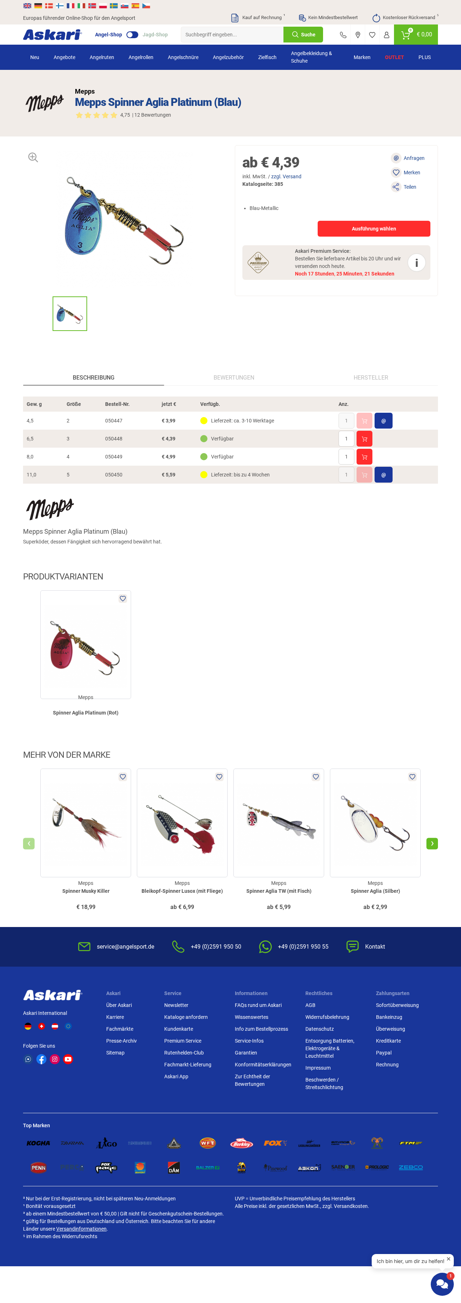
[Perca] (72, 1168)
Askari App (176, 1076)
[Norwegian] (92, 5)
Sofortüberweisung (397, 1005)
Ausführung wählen (374, 229)
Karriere (115, 1017)
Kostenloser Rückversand (410, 17)
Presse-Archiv (121, 1041)
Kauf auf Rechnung (263, 17)
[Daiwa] (72, 1143)
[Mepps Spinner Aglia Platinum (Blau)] (70, 313)
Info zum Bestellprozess (261, 1029)
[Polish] (103, 5)
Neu (34, 57)
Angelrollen (141, 57)
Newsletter (176, 1005)
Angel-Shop (108, 34)
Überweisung (390, 1029)
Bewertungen (234, 377)
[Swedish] (113, 5)
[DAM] (174, 1168)
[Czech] (146, 5)
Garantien (246, 1053)
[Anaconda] (174, 1143)
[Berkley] (242, 1143)
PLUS (425, 57)
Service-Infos (249, 1041)
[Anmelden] (386, 34)
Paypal (383, 1053)
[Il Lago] (106, 1143)
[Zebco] (411, 1168)
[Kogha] (38, 1143)
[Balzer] (208, 1168)
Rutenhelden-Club (184, 1053)
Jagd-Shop (155, 34)
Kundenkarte (178, 1029)
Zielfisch (267, 57)
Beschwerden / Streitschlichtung (324, 1083)
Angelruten (102, 57)
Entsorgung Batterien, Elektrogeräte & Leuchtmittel (329, 1048)
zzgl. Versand (286, 176)
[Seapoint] (140, 1168)
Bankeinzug (389, 1017)
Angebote (64, 57)
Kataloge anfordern (186, 1017)
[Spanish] (135, 5)
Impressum (318, 1068)
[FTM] (411, 1143)
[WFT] (208, 1143)
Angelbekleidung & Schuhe (311, 57)
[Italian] (81, 5)
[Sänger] (343, 1168)
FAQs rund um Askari (258, 1005)
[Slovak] (124, 5)
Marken (362, 57)
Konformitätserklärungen (263, 1064)
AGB (310, 1005)
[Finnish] (59, 5)
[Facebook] (41, 1059)
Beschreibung (94, 377)
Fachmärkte (119, 1029)
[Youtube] (68, 1059)
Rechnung (387, 1064)
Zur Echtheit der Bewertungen (252, 1080)
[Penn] (38, 1168)
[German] (38, 5)
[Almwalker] (377, 1143)
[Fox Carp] (275, 1143)
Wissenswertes (251, 1017)
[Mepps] (44, 103)
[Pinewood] (275, 1168)
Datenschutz (319, 1029)
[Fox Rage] (106, 1168)
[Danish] (49, 5)
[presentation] (46, 313)
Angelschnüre (183, 57)
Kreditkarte (388, 1041)
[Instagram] (55, 1059)
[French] (70, 5)
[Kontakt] (343, 34)
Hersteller (371, 377)
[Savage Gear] (343, 1143)
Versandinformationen (81, 1229)
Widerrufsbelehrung (327, 1017)
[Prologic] (377, 1168)
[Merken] (372, 34)
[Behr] (242, 1168)
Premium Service (182, 1041)
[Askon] (309, 1168)
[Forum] (28, 1059)
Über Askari (119, 1005)
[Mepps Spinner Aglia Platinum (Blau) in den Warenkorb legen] (364, 421)
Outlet (394, 57)
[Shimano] (140, 1143)
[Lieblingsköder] (309, 1143)
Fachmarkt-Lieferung (187, 1064)
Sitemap (115, 1053)
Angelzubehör (228, 57)
